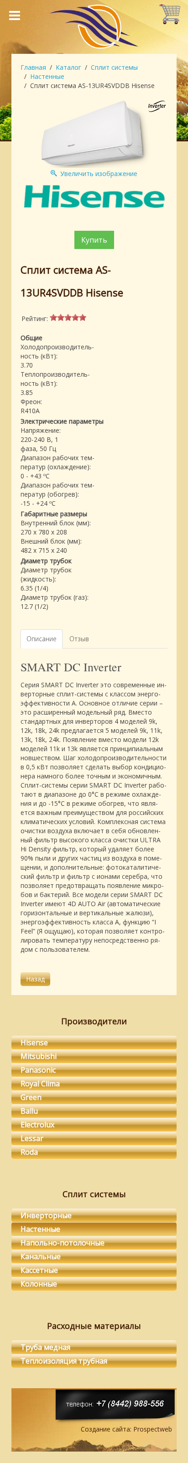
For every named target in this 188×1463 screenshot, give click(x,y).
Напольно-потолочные (62, 1243)
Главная (33, 67)
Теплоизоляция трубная (64, 1361)
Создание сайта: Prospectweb (126, 1429)
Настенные (47, 76)
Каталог (68, 67)
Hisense (34, 1043)
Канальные (41, 1256)
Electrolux (37, 1125)
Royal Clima (40, 1084)
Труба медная (45, 1347)
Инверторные (46, 1215)
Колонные (39, 1284)
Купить (94, 240)
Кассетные (39, 1270)
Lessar (32, 1138)
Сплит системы (114, 67)
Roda (29, 1152)
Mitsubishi (39, 1056)
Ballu (29, 1111)
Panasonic (38, 1070)
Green (31, 1097)
